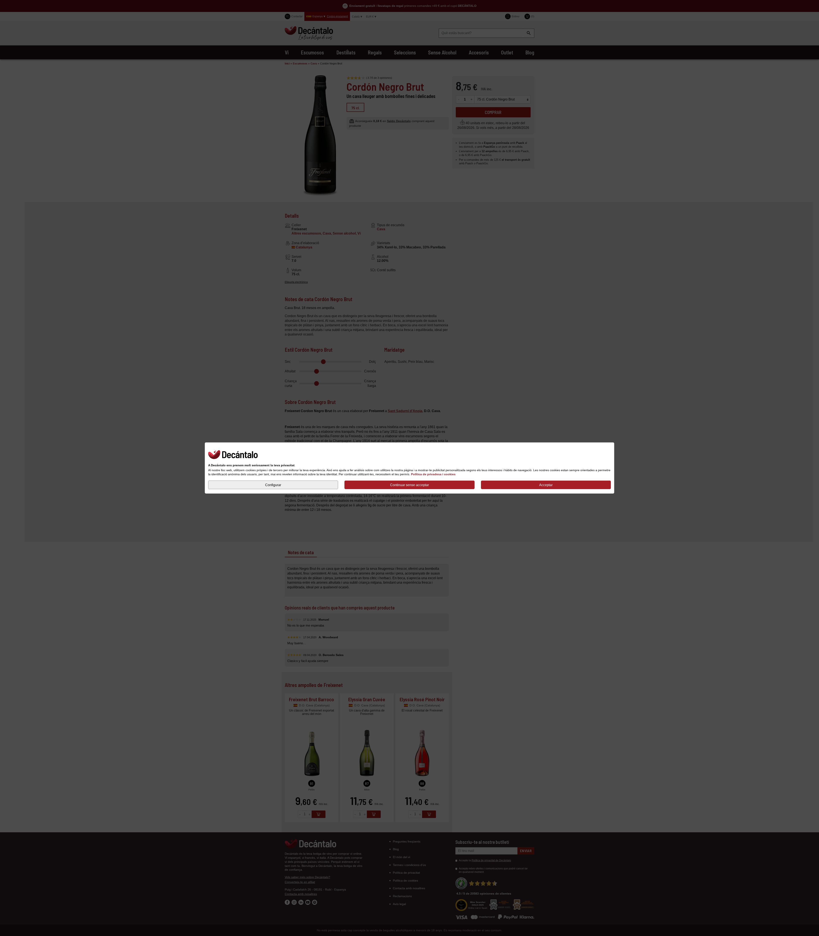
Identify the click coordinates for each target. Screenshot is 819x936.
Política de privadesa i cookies (433, 474)
